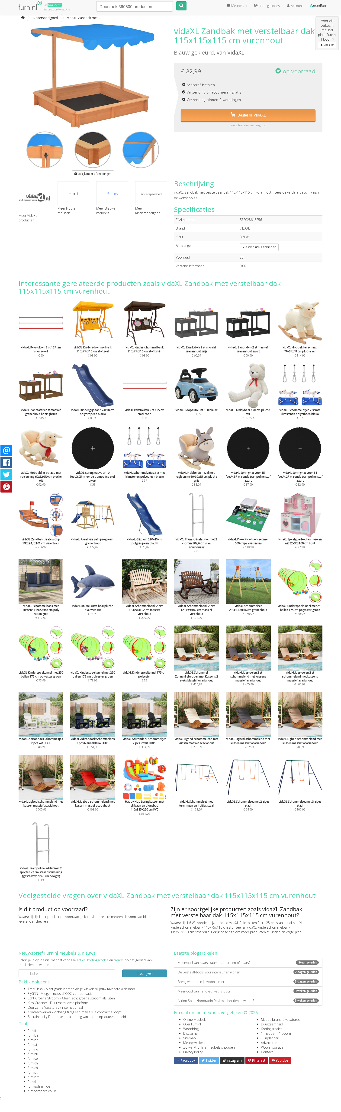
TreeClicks (35, 989)
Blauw (112, 193)
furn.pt (33, 1072)
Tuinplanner (269, 1038)
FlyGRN (33, 993)
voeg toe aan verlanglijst (248, 125)
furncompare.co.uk (42, 1091)
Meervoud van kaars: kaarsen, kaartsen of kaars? (247, 962)
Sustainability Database (45, 1017)
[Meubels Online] (23, 18)
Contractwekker (39, 1012)
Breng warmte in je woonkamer (247, 981)
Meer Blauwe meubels (106, 210)
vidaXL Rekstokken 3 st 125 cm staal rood (260, 923)
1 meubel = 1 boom (276, 1033)
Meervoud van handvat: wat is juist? (247, 991)
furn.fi (32, 1082)
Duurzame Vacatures (43, 1007)
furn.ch (33, 1063)
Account (296, 5)
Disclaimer (191, 1033)
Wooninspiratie (272, 1047)
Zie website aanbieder (259, 247)
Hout (73, 193)
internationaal (72, 1007)
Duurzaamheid (272, 1024)
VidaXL (235, 52)
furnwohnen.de (39, 1086)
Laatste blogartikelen (195, 953)
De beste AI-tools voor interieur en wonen (247, 972)
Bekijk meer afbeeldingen (94, 174)
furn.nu (33, 1049)
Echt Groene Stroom (43, 998)
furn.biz (33, 1077)
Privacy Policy (193, 1052)
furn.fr (32, 1030)
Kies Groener (37, 1003)
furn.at (32, 1044)
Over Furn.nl (192, 1024)
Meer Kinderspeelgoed (148, 210)
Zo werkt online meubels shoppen (209, 1047)
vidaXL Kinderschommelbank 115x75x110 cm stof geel (236, 925)
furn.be (33, 1035)
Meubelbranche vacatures (280, 1019)
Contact (267, 1052)
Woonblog (191, 1029)
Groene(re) (55, 5)
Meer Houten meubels (67, 210)
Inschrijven (145, 973)
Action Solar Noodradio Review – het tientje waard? (247, 1001)
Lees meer (328, 44)
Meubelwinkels (194, 1043)
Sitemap (189, 1038)
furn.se (33, 1058)
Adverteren (269, 1043)
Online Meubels (194, 1019)
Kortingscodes (271, 1029)
